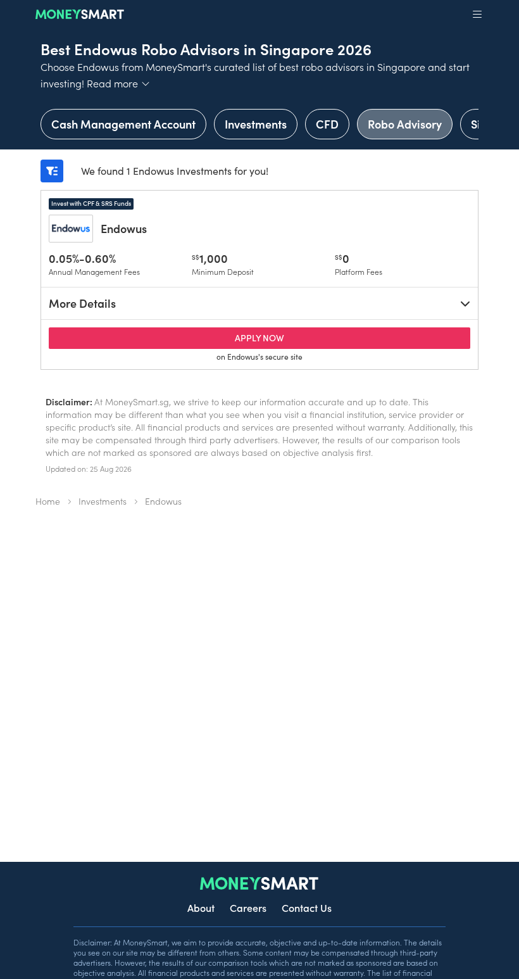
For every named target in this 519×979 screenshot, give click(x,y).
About (201, 907)
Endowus (124, 228)
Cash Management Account (123, 124)
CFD (327, 124)
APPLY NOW (284, 337)
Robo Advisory (405, 124)
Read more (119, 83)
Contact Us (307, 907)
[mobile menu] (477, 14)
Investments (256, 124)
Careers (248, 907)
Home (47, 501)
